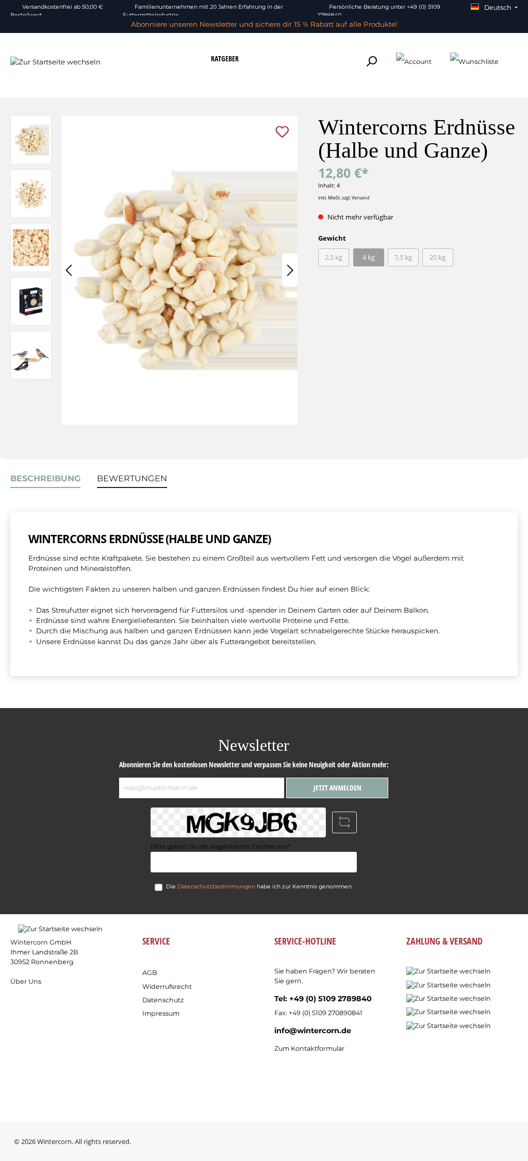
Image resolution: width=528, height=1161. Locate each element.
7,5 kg (403, 257)
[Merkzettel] (474, 61)
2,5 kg (333, 257)
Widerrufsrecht (167, 986)
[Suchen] (371, 61)
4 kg (368, 257)
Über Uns (25, 981)
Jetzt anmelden (337, 788)
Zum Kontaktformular (309, 1048)
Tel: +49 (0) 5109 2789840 (323, 998)
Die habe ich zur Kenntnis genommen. (259, 886)
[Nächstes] (290, 270)
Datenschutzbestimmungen (216, 886)
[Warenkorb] (514, 56)
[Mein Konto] (413, 61)
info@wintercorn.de (312, 1030)
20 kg (438, 257)
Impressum (160, 1013)
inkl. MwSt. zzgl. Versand (344, 197)
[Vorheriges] (69, 270)
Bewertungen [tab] (132, 478)
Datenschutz (163, 1000)
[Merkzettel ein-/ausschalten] (282, 132)
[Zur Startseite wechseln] (55, 61)
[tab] (45, 478)
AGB (149, 973)
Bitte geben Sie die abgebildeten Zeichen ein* (220, 846)
